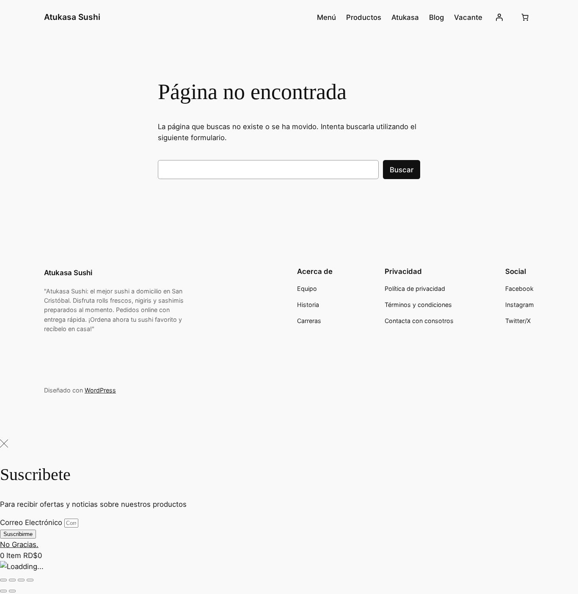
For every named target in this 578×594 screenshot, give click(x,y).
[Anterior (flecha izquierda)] (3, 591)
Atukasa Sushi (72, 17)
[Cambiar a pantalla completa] (12, 580)
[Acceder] (499, 17)
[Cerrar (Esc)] (30, 580)
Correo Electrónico (32, 522)
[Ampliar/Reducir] (3, 580)
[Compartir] (21, 580)
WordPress (100, 390)
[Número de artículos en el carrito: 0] (525, 17)
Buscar (401, 170)
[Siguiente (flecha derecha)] (12, 591)
